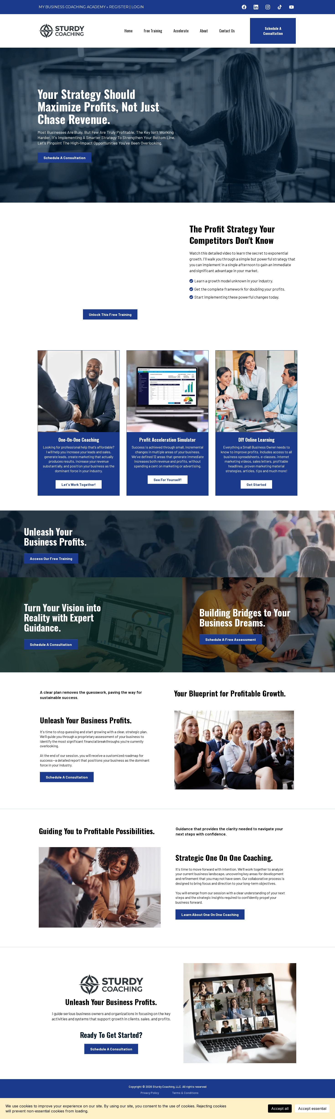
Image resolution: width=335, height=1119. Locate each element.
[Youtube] (291, 7)
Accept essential (312, 1108)
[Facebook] (244, 7)
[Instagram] (268, 7)
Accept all (280, 1108)
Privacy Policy (150, 1093)
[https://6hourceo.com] (62, 31)
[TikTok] (280, 7)
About (204, 31)
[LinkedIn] (256, 7)
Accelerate (180, 31)
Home (128, 31)
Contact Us (227, 31)
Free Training (153, 31)
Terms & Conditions (185, 1093)
